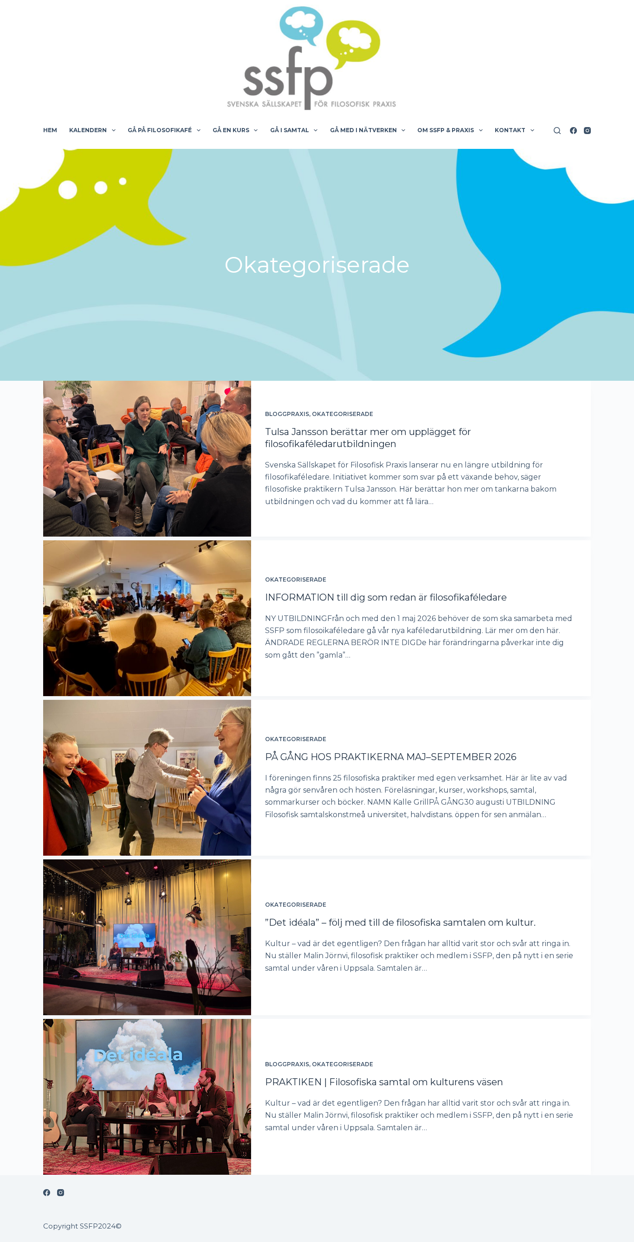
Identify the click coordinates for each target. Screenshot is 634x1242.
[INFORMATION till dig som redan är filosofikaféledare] (147, 618)
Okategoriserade (342, 413)
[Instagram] (587, 130)
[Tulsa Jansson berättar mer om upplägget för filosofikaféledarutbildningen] (147, 459)
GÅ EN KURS (231, 130)
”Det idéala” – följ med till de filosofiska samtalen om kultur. (400, 922)
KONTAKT (510, 130)
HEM (50, 130)
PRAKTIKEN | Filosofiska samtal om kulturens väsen (384, 1082)
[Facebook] (573, 130)
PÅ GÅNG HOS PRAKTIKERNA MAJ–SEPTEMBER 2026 (391, 756)
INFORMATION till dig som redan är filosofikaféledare (386, 597)
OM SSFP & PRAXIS (445, 130)
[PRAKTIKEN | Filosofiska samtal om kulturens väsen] (147, 1097)
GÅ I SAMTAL (289, 130)
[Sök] (557, 130)
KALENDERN (88, 130)
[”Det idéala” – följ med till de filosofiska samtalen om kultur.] (147, 937)
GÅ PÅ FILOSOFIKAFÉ (160, 130)
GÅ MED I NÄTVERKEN (363, 130)
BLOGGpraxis (287, 413)
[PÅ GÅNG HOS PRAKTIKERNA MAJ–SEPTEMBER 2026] (147, 778)
